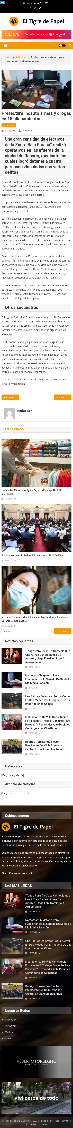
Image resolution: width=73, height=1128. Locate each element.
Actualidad (9, 125)
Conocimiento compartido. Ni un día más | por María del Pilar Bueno (12, 397)
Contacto (33, 1124)
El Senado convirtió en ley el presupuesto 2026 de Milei (32, 555)
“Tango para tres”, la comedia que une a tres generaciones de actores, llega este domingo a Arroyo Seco (47, 656)
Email (8, 1038)
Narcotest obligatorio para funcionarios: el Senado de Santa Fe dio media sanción (48, 679)
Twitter (9, 1032)
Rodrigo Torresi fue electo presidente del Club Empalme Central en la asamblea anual (43, 745)
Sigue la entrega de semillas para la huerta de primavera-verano (64, 397)
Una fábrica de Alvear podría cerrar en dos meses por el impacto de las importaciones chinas (48, 700)
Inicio (44, 1124)
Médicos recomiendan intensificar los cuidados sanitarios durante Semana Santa (35, 619)
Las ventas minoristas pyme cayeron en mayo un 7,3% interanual (32, 492)
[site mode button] (62, 45)
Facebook (10, 1019)
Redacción (27, 130)
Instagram (10, 1025)
